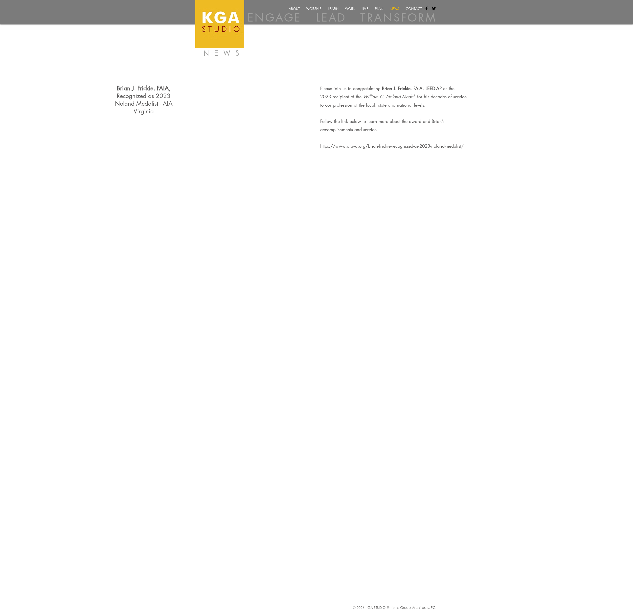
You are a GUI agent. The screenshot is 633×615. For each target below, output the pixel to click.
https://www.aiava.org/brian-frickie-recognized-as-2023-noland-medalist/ (392, 146)
